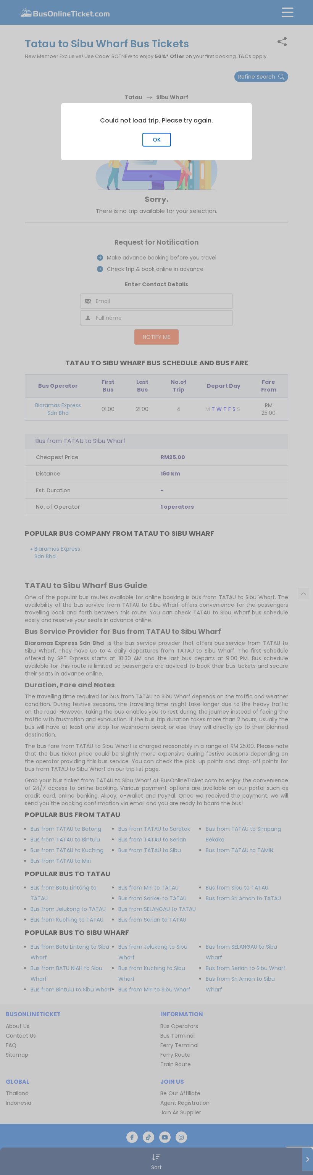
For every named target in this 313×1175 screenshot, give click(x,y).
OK (157, 139)
